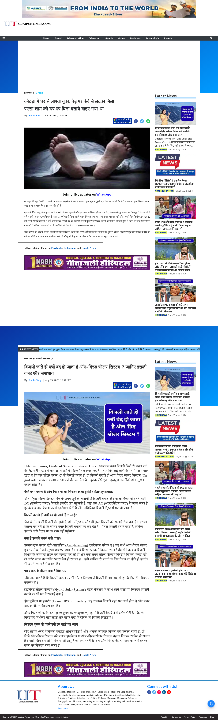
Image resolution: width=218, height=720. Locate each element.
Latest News (166, 96)
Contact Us (176, 717)
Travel (58, 38)
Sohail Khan (35, 115)
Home (28, 92)
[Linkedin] (164, 692)
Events (168, 38)
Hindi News (43, 358)
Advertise (203, 717)
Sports (109, 38)
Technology (152, 38)
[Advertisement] (109, 63)
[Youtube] (169, 692)
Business (135, 38)
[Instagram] (159, 692)
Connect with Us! (162, 686)
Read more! (63, 708)
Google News (89, 248)
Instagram (69, 248)
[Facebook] (149, 692)
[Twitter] (154, 692)
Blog (212, 717)
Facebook (56, 248)
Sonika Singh (35, 380)
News (46, 38)
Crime (121, 38)
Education (94, 38)
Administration (75, 38)
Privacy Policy (190, 717)
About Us (66, 686)
